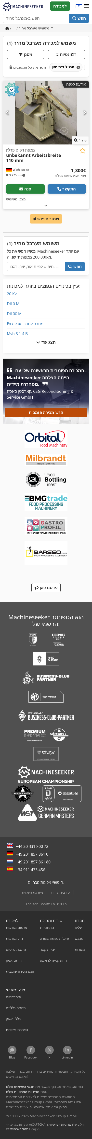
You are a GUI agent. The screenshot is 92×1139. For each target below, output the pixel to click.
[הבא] (84, 112)
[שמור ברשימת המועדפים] (82, 150)
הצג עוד (47, 342)
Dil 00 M (14, 313)
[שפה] (79, 6)
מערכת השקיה (32, 892)
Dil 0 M (13, 303)
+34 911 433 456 (30, 869)
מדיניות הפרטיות (60, 1124)
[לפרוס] (46, 205)
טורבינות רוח (60, 892)
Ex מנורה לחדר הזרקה (25, 323)
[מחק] (77, 67)
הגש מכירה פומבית (46, 412)
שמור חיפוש (47, 219)
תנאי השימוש (19, 1129)
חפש (81, 18)
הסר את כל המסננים (29, 67)
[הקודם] (7, 112)
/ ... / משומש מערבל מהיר (29, 28)
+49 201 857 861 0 (32, 854)
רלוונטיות (68, 54)
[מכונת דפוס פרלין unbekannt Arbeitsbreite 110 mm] (46, 113)
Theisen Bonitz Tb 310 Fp (46, 904)
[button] (86, 6)
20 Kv (12, 293)
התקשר (69, 189)
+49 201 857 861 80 (33, 862)
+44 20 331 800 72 (32, 846)
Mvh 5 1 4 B (17, 333)
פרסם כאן (48, 587)
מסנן (27, 54)
